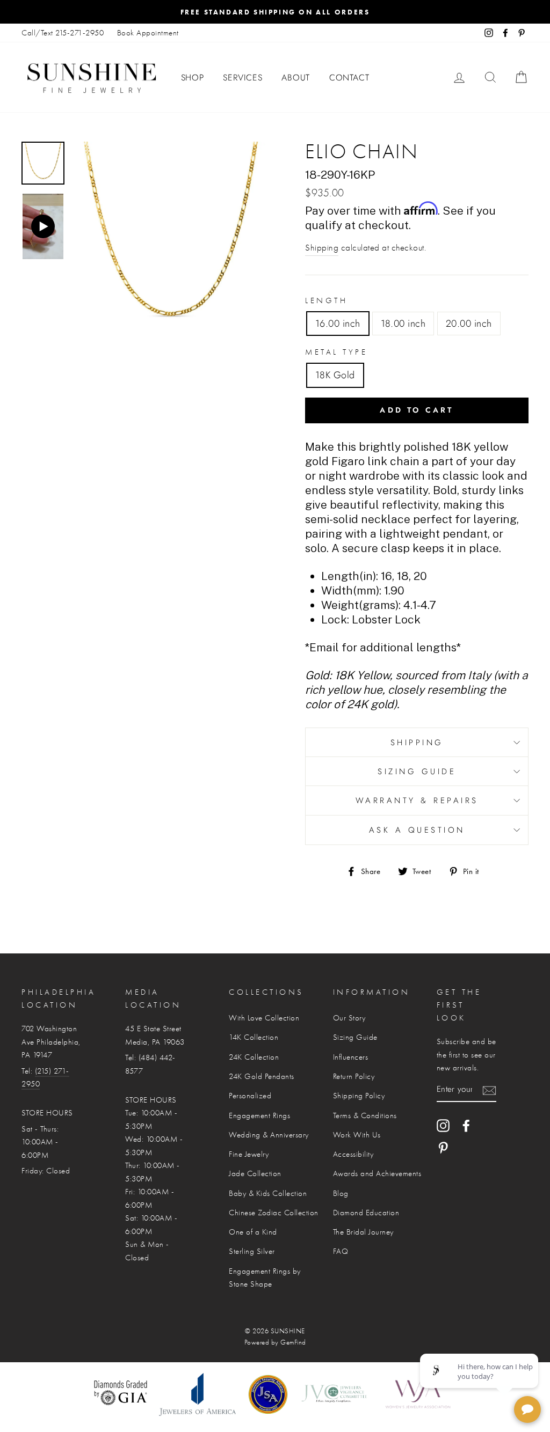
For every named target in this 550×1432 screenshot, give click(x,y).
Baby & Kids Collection (268, 1193)
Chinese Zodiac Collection (274, 1212)
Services (242, 77)
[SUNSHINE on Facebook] (466, 1125)
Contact (349, 77)
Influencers (350, 1057)
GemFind (293, 1342)
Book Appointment (148, 33)
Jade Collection (255, 1173)
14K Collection (253, 1037)
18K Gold (335, 375)
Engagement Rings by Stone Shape (265, 1277)
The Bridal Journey (363, 1232)
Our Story (349, 1018)
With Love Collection (264, 1018)
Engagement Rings (259, 1115)
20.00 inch (469, 324)
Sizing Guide (417, 771)
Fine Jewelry (249, 1154)
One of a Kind (253, 1232)
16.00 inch (337, 324)
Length (326, 300)
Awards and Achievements (377, 1173)
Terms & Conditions (365, 1115)
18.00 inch (403, 324)
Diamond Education (366, 1212)
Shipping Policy (359, 1095)
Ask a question (417, 830)
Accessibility (353, 1154)
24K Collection (254, 1057)
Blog (341, 1193)
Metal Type (336, 352)
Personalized (250, 1095)
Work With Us (357, 1135)
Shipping (321, 248)
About (295, 77)
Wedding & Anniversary (269, 1135)
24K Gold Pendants (261, 1076)
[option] (275, 11)
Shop (192, 77)
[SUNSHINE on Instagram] (443, 1125)
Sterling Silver (252, 1251)
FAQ (341, 1251)
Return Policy (354, 1076)
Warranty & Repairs (417, 800)
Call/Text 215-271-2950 (62, 33)
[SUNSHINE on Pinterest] (443, 1147)
